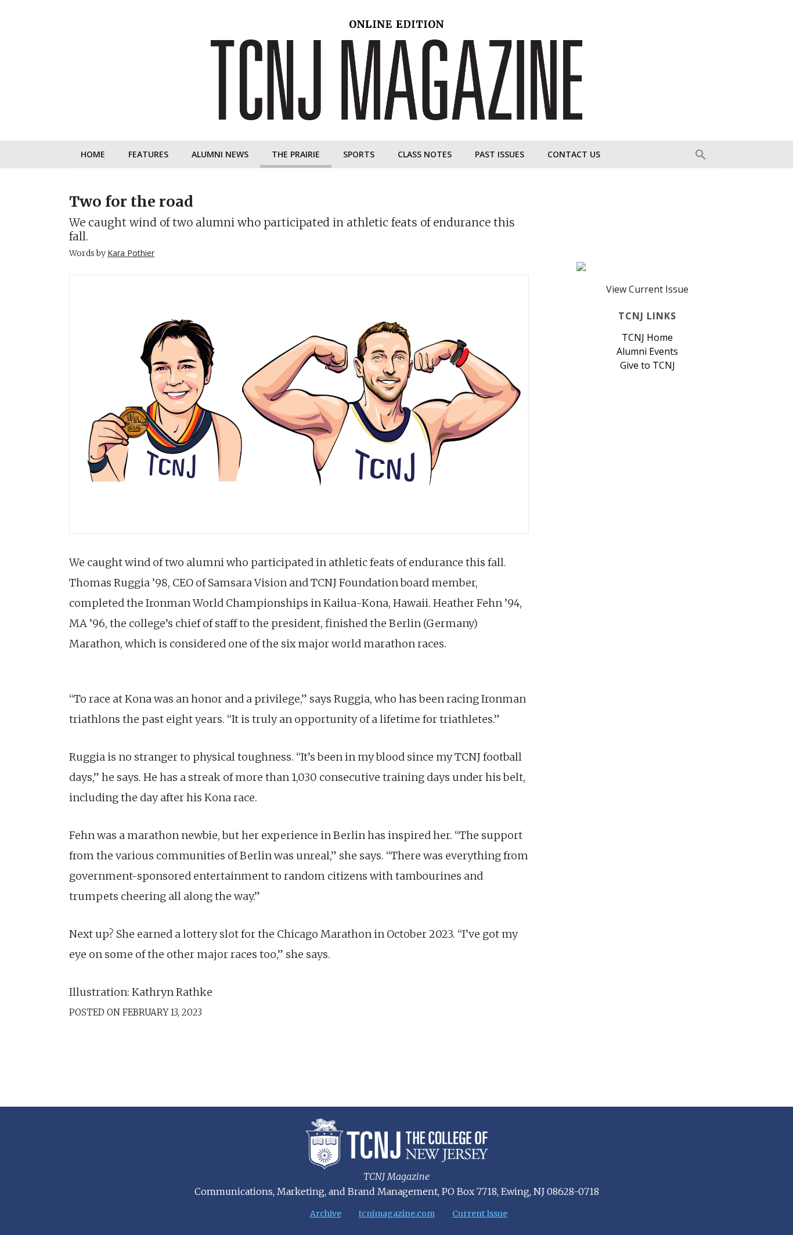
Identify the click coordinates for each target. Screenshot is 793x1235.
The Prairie (296, 154)
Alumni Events (647, 351)
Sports (358, 154)
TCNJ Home (647, 337)
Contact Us (573, 154)
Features (148, 154)
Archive (325, 1213)
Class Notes (425, 154)
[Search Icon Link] (700, 154)
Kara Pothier (130, 252)
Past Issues (499, 154)
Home (93, 154)
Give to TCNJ (647, 365)
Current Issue (479, 1213)
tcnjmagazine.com (397, 1213)
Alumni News (220, 154)
